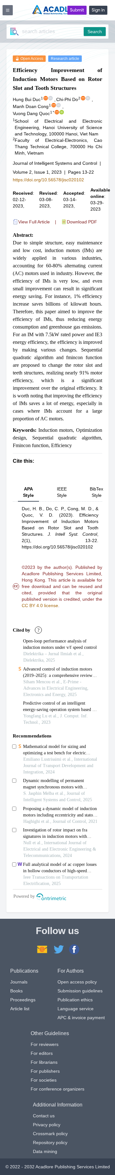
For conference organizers (57, 1089)
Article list (19, 1008)
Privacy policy (46, 1124)
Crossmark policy (50, 1133)
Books (16, 990)
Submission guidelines (80, 990)
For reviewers (44, 1044)
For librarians (44, 1062)
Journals (18, 981)
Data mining (45, 1151)
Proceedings (22, 999)
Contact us (44, 1115)
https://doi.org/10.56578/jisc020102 (48, 179)
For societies (44, 1080)
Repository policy (50, 1142)
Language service (75, 1008)
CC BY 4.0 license (40, 605)
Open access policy (77, 981)
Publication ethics (75, 999)
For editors (42, 1053)
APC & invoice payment (81, 1017)
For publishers (45, 1071)
